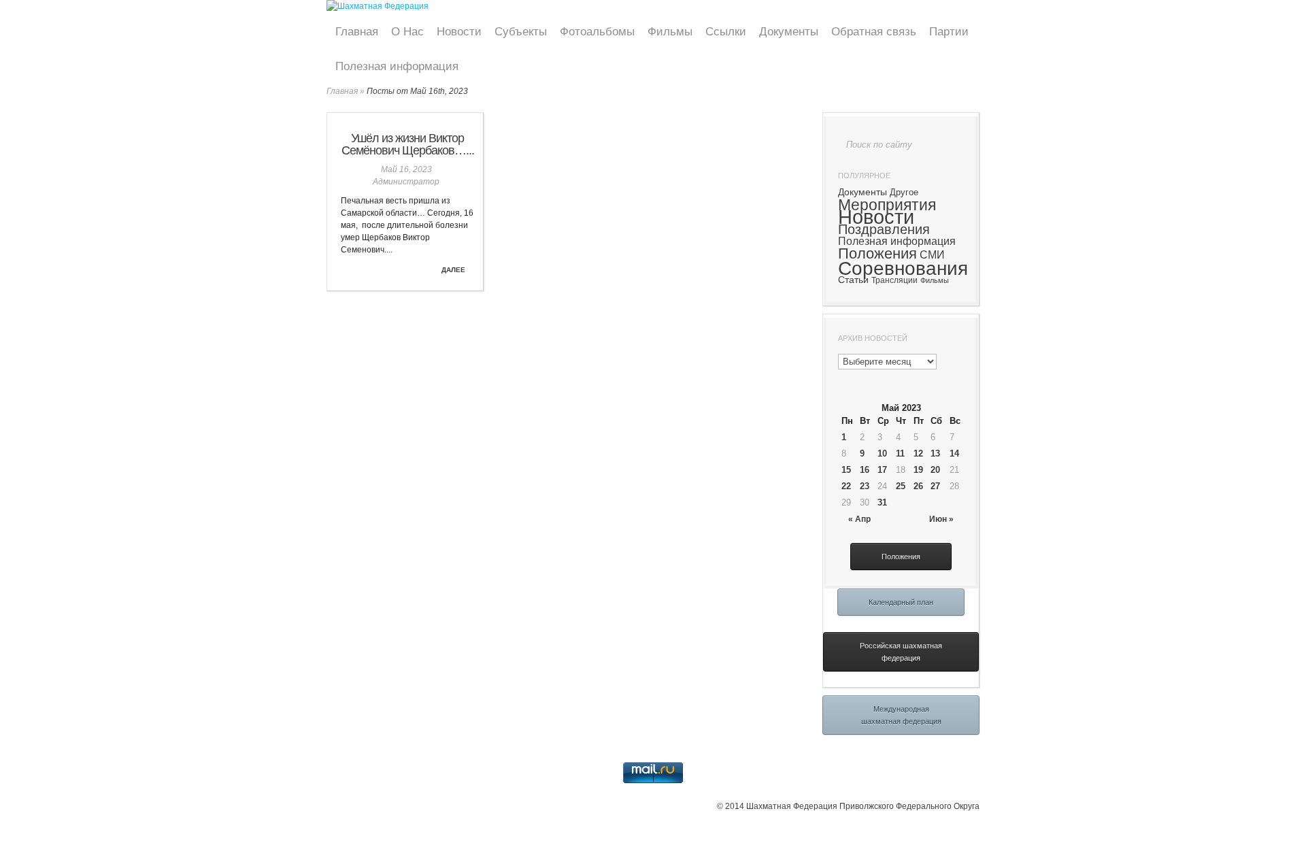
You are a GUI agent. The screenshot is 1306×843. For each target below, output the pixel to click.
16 (864, 470)
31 (882, 502)
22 (846, 486)
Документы (788, 31)
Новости (459, 31)
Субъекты (521, 31)
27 (935, 486)
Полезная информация (396, 66)
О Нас (407, 31)
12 (918, 453)
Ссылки (725, 31)
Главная (356, 31)
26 (918, 486)
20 (935, 470)
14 (954, 453)
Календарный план (901, 602)
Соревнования (903, 268)
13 (935, 453)
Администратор (406, 181)
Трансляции (894, 280)
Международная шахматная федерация (901, 715)
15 (846, 470)
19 (918, 470)
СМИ (932, 254)
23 (864, 486)
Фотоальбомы (597, 31)
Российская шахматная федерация (901, 652)
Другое (904, 192)
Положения (877, 254)
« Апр (859, 519)
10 (882, 453)
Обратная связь (873, 31)
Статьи (853, 280)
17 (882, 470)
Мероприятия (887, 205)
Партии (949, 31)
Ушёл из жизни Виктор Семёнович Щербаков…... (407, 144)
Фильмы (670, 31)
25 (900, 486)
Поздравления (884, 229)
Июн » (941, 519)
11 (900, 453)
